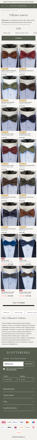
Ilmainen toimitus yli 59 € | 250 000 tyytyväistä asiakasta (18, 2)
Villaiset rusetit (14, 10)
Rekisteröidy (29, 364)
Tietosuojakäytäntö (11, 369)
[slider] (18, 1)
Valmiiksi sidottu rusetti (21, 33)
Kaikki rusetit (6, 33)
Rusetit (7, 10)
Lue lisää (18, 28)
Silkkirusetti (6, 312)
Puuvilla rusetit (18, 312)
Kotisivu (3, 10)
